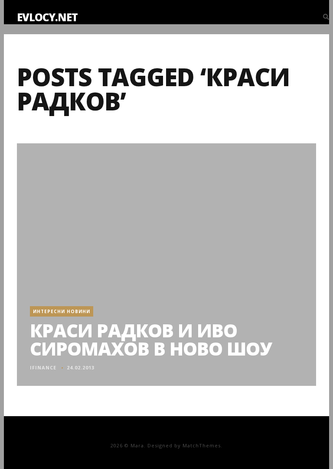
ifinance (43, 367)
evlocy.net (47, 17)
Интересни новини (61, 311)
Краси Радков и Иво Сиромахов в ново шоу (151, 339)
